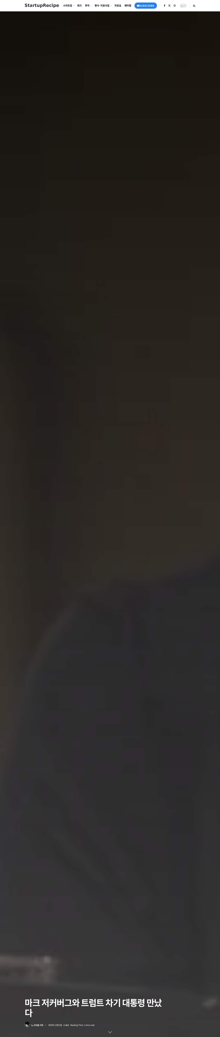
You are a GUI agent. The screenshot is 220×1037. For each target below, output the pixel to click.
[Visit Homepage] (42, 5)
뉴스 (67, 1025)
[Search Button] (194, 5)
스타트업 (67, 5)
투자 (87, 5)
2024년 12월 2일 (55, 1025)
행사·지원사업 (102, 5)
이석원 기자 (38, 1025)
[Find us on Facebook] (164, 5)
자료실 (117, 5)
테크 (79, 5)
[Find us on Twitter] (169, 5)
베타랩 (128, 5)
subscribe (146, 5)
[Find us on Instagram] (175, 5)
